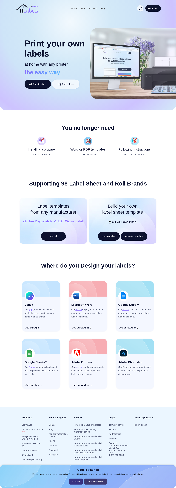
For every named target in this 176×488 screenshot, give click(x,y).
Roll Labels (68, 84)
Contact (93, 8)
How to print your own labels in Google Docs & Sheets (88, 451)
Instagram (53, 454)
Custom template (134, 236)
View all (53, 236)
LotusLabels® (32, 221)
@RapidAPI (27, 455)
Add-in (78, 309)
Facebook (53, 450)
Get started (153, 8)
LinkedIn (53, 445)
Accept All (76, 481)
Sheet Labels (39, 84)
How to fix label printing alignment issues (85, 430)
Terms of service (117, 425)
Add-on (125, 309)
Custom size (108, 236)
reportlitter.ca (140, 425)
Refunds (113, 438)
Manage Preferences (95, 481)
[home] (27, 8)
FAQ (102, 8)
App (30, 309)
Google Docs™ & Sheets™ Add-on (30, 437)
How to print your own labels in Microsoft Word (88, 444)
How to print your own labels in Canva (88, 437)
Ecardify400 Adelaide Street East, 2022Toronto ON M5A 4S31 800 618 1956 (118, 449)
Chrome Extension (30, 450)
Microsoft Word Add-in (32, 429)
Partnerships (115, 434)
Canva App (27, 425)
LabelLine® (52, 221)
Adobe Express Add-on (31, 444)
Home (74, 8)
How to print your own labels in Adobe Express (88, 458)
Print (83, 8)
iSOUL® (67, 221)
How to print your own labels (87, 425)
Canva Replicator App (32, 459)
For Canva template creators (58, 435)
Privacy (112, 429)
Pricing (52, 441)
